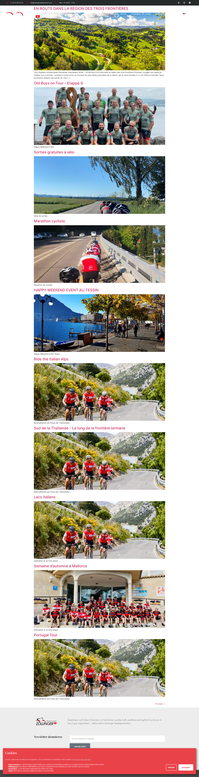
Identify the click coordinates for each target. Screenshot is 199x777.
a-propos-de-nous (141, 13)
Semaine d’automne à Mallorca (60, 566)
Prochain (160, 704)
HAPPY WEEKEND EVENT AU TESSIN (66, 290)
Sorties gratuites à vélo (54, 152)
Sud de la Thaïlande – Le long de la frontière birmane (79, 428)
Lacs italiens (45, 497)
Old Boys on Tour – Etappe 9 (58, 83)
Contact (174, 13)
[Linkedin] (190, 3)
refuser (171, 767)
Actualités (160, 13)
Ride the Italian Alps (51, 359)
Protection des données (81, 759)
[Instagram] (184, 3)
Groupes (101, 13)
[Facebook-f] (178, 3)
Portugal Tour (45, 635)
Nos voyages (68, 13)
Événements (86, 13)
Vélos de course (118, 13)
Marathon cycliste (49, 221)
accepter (186, 767)
